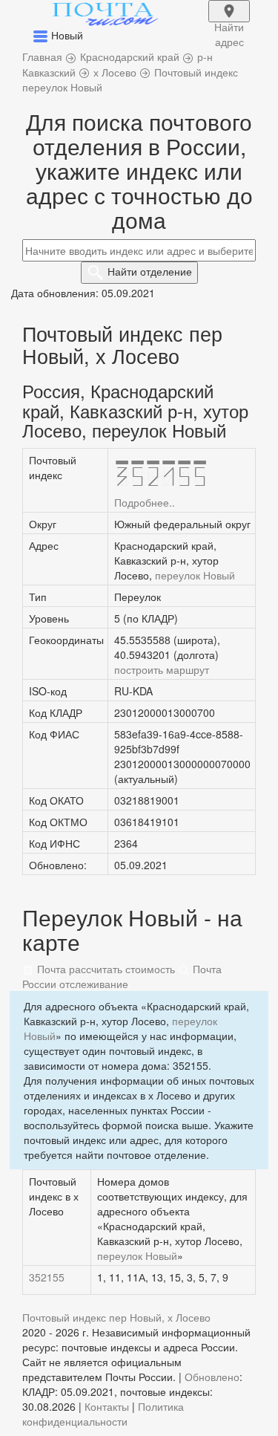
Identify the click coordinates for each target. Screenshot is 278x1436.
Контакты (107, 1406)
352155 (46, 1277)
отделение (149, 271)
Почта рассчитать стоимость (104, 968)
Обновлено (212, 1376)
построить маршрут (161, 669)
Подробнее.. (144, 502)
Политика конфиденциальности (103, 1414)
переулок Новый (195, 575)
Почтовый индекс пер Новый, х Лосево (116, 1317)
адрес (229, 20)
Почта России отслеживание (122, 976)
